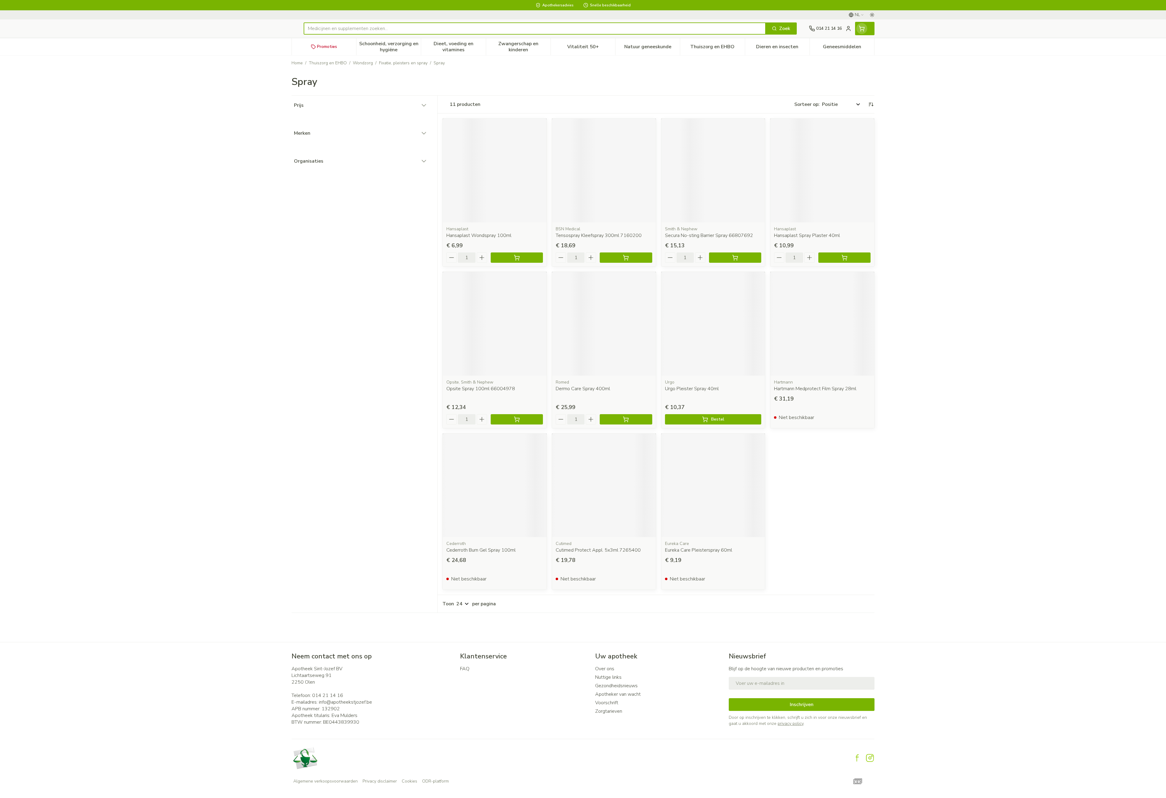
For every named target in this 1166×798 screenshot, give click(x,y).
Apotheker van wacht (618, 694)
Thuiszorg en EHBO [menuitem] (717, 48)
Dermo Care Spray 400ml (583, 388)
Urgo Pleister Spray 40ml (692, 388)
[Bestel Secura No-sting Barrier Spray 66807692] (735, 257)
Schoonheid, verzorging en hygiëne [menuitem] (390, 46)
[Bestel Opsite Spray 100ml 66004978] (517, 419)
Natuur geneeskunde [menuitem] (652, 48)
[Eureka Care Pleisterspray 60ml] (713, 485)
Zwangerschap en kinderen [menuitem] (524, 46)
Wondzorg (363, 63)
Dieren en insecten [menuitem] (783, 48)
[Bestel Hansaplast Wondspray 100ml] (517, 257)
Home (297, 63)
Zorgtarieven (608, 711)
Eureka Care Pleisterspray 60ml (698, 550)
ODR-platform (435, 781)
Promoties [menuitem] (327, 46)
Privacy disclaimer (380, 781)
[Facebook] (857, 757)
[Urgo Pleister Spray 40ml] (713, 324)
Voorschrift (606, 702)
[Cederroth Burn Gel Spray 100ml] (495, 485)
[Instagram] (869, 757)
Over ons (604, 668)
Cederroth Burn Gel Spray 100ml (481, 550)
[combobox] (535, 28)
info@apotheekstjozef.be (345, 702)
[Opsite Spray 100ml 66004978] (495, 324)
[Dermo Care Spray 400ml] (604, 324)
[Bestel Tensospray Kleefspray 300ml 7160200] (626, 257)
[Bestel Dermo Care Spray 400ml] (626, 419)
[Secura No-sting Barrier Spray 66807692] (713, 170)
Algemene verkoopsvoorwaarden (325, 781)
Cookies (409, 781)
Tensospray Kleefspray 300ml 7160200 (599, 235)
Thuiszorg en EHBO (328, 63)
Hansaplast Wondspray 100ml (478, 235)
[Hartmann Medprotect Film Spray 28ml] (822, 324)
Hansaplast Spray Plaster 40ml (807, 235)
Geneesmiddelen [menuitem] (848, 48)
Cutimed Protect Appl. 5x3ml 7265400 (598, 550)
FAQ (464, 668)
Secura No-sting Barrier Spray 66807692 (709, 235)
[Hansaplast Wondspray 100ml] (495, 170)
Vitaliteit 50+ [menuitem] (591, 48)
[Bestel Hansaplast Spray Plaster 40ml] (844, 257)
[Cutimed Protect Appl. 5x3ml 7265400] (604, 485)
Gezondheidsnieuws (616, 685)
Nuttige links (608, 677)
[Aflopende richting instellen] (870, 104)
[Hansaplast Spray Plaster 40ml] (822, 170)
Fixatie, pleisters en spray (403, 63)
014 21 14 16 (327, 695)
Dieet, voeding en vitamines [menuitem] (460, 46)
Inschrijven (801, 704)
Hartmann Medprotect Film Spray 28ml (815, 388)
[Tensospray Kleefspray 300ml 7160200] (604, 170)
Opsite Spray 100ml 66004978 (480, 388)
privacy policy (790, 723)
